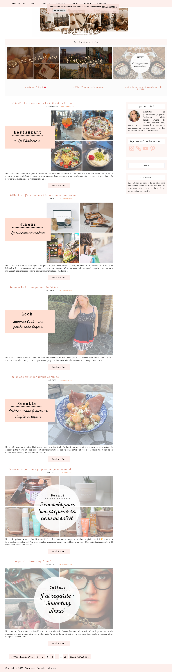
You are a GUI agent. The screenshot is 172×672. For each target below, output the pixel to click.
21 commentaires (65, 198)
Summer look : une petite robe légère (33, 287)
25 (66, 656)
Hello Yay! (51, 667)
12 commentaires (65, 380)
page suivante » (79, 657)
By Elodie (86, 22)
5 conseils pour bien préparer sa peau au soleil (40, 469)
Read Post (59, 185)
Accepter (59, 11)
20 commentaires (67, 106)
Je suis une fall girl (34, 87)
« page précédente (22, 657)
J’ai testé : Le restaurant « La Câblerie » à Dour (41, 103)
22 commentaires (64, 472)
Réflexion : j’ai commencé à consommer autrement (43, 195)
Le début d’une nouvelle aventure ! (89, 87)
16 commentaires (65, 290)
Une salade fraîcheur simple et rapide (34, 377)
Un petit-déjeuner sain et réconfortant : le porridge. (142, 88)
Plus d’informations (109, 6)
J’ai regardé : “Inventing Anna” (30, 561)
